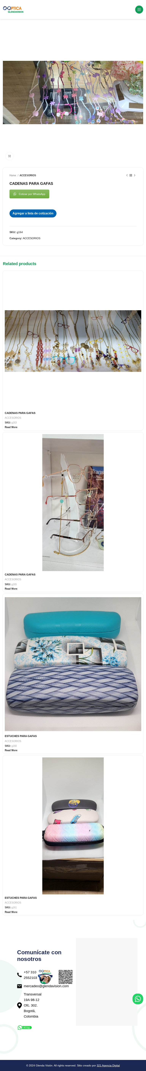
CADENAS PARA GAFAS (20, 412)
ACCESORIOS (28, 175)
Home (13, 175)
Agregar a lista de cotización (33, 213)
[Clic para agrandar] (9, 156)
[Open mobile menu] (139, 9)
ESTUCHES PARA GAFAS (21, 736)
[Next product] (134, 175)
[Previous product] (127, 175)
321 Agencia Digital (108, 1065)
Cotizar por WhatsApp (32, 194)
